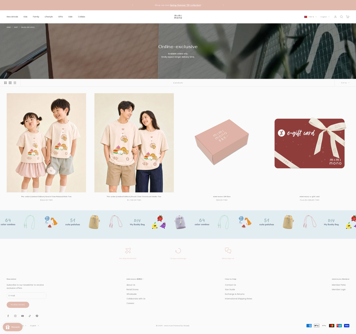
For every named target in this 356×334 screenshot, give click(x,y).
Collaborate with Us (136, 298)
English (324, 17)
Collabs (81, 16)
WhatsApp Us (228, 258)
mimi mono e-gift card (309, 196)
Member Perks (339, 285)
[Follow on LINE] (37, 316)
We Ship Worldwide (127, 258)
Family (36, 16)
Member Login (339, 289)
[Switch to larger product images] (5, 83)
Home (9, 27)
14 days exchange (178, 258)
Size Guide (230, 289)
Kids (25, 16)
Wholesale (132, 294)
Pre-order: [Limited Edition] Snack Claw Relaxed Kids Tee (46, 196)
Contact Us (230, 285)
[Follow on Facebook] (8, 316)
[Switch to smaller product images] (10, 83)
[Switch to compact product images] (15, 83)
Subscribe (18, 305)
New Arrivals (12, 16)
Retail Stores (133, 289)
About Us (131, 285)
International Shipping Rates (238, 298)
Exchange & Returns (234, 294)
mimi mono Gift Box (221, 196)
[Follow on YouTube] (22, 316)
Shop (16, 27)
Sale (70, 16)
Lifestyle (49, 16)
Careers (130, 303)
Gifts (60, 16)
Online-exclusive (27, 27)
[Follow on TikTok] (29, 316)
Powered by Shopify (181, 326)
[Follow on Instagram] (15, 316)
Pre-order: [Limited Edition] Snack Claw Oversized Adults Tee (134, 196)
